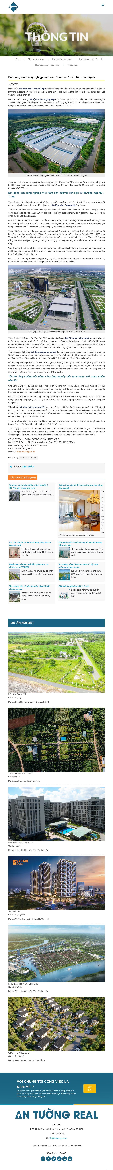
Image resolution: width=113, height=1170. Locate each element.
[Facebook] (43, 1158)
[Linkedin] (64, 1158)
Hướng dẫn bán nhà (88, 59)
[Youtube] (59, 1158)
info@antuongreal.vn (58, 1138)
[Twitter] (53, 1158)
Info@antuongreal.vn (23, 448)
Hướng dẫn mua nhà (61, 59)
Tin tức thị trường (36, 59)
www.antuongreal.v (25, 451)
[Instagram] (48, 1158)
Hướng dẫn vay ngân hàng (47, 65)
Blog (18, 59)
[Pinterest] (70, 1158)
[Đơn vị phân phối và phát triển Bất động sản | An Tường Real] (13, 7)
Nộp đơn (89, 1088)
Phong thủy (73, 65)
